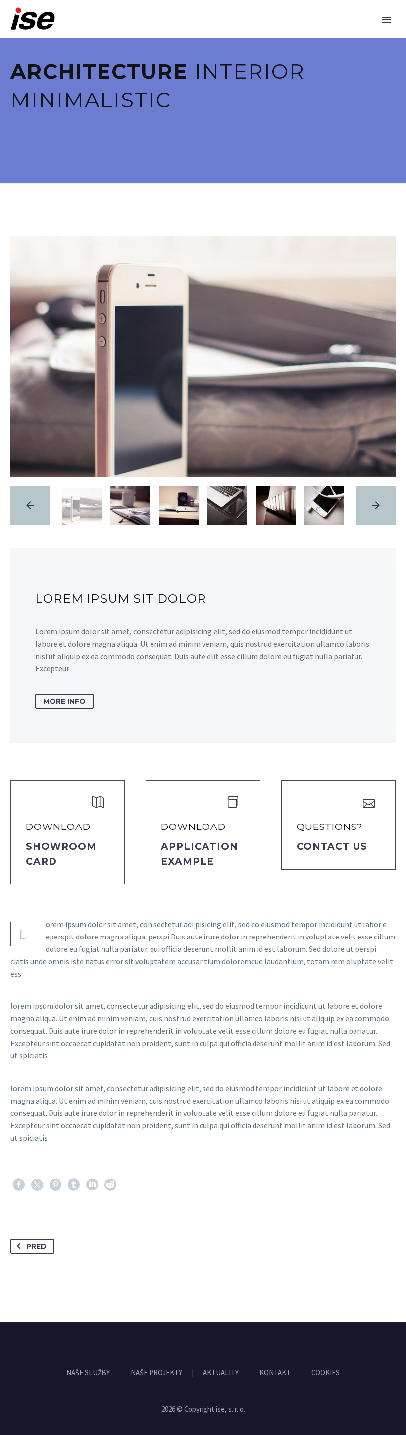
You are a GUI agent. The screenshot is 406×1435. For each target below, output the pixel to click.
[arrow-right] (376, 505)
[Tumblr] (74, 1185)
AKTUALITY (221, 1373)
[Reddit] (110, 1185)
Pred (36, 1246)
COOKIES (325, 1373)
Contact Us (332, 846)
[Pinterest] (55, 1185)
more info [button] (64, 701)
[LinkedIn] (92, 1185)
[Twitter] (37, 1185)
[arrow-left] (30, 505)
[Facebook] (19, 1185)
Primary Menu (387, 19)
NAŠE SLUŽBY (88, 1373)
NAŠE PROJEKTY (156, 1373)
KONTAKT (275, 1373)
